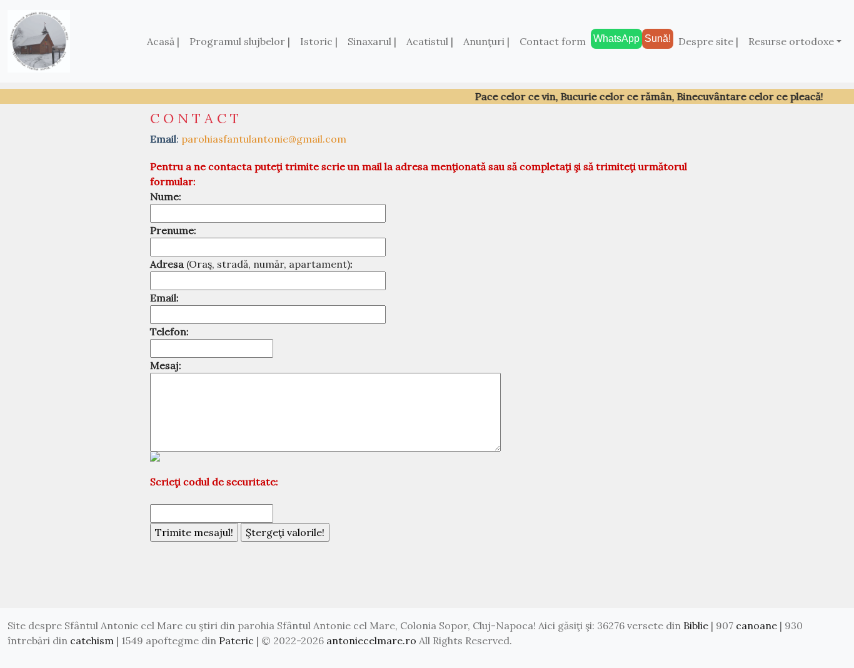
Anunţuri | (486, 41)
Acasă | (163, 41)
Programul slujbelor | (239, 41)
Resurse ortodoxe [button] (791, 41)
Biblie (695, 625)
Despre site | (708, 41)
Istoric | (319, 41)
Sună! (658, 38)
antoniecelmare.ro (371, 640)
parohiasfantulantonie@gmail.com (263, 139)
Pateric (236, 640)
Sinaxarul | (372, 41)
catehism (92, 640)
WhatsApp (616, 38)
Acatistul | (429, 41)
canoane (756, 625)
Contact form (553, 41)
